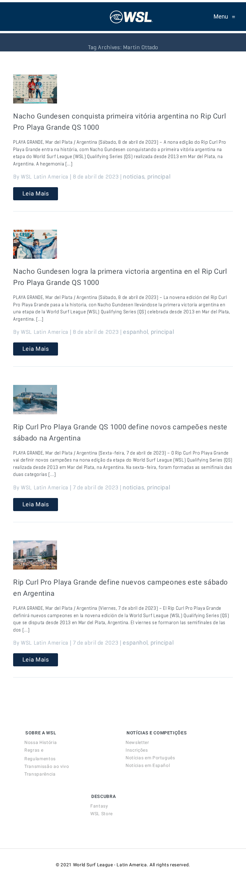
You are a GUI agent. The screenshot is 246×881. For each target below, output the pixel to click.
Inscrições (137, 750)
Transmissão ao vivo (46, 766)
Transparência (39, 774)
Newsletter (137, 742)
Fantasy (99, 805)
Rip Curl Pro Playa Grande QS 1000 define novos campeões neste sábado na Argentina (120, 432)
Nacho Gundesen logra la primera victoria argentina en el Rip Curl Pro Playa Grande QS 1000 (120, 277)
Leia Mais (35, 193)
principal (159, 176)
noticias (133, 176)
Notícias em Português (150, 757)
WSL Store (101, 813)
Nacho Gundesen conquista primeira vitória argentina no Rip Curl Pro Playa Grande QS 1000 (119, 121)
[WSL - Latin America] (131, 16)
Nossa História (40, 742)
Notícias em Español (148, 765)
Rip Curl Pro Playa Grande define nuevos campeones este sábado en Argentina (120, 587)
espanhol (135, 331)
